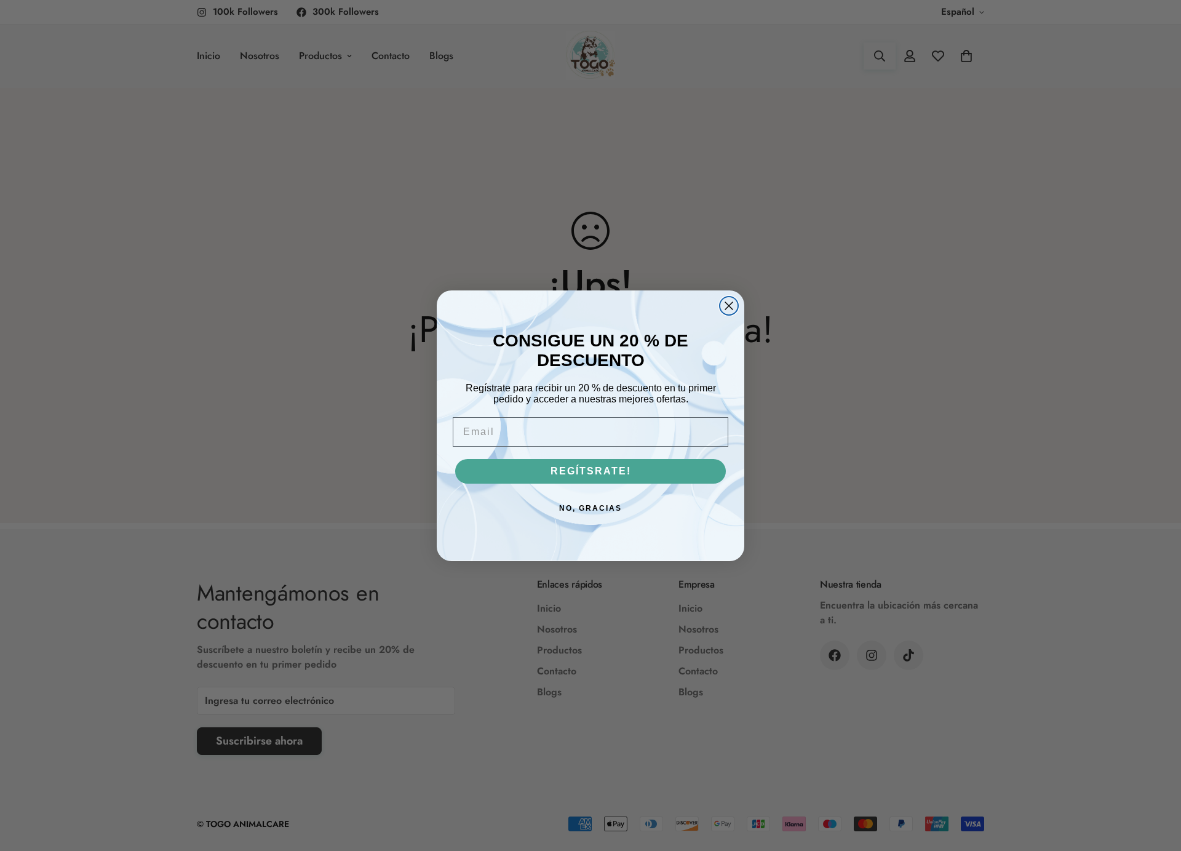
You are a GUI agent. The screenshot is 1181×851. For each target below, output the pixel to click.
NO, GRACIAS (590, 508)
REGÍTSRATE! (591, 471)
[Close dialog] (729, 306)
